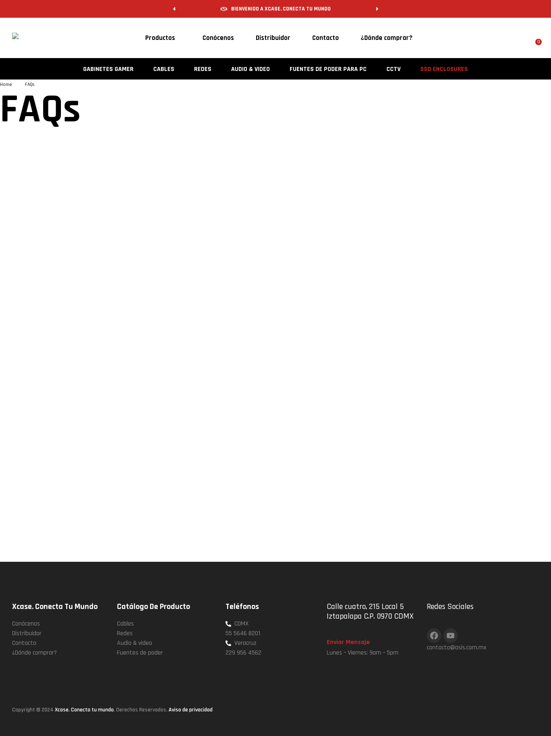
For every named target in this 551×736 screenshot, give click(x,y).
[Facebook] (434, 635)
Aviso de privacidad (191, 709)
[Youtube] (450, 635)
